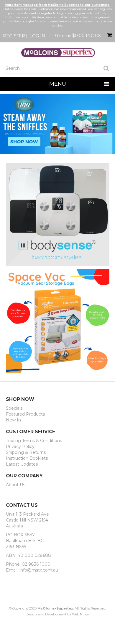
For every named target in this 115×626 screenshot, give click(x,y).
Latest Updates (22, 464)
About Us (15, 484)
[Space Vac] (57, 320)
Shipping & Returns (26, 452)
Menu (57, 83)
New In (13, 420)
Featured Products (25, 414)
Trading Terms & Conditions (34, 440)
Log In (37, 36)
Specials (14, 408)
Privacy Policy (20, 446)
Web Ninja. (80, 614)
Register (14, 36)
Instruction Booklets (27, 458)
